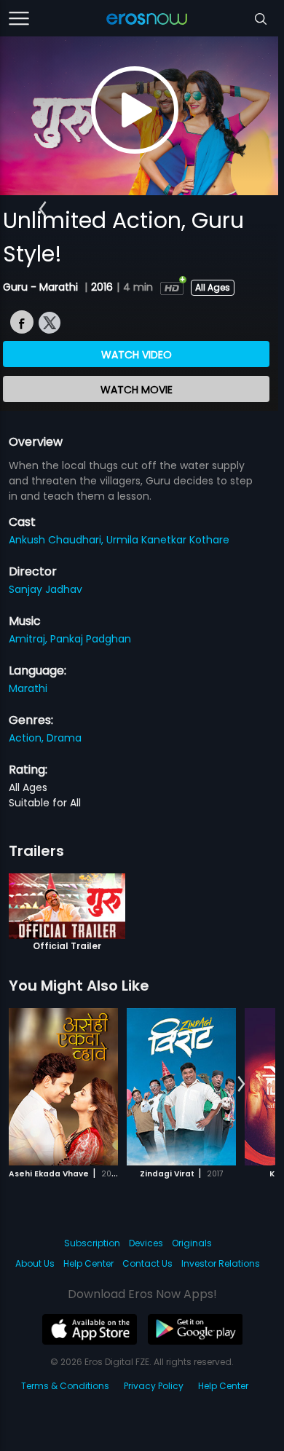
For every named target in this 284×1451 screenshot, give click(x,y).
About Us (35, 1263)
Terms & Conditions (65, 1386)
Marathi (28, 688)
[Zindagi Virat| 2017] (181, 1086)
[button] (42, 209)
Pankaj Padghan (90, 639)
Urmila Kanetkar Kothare (167, 539)
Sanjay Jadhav (45, 589)
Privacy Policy (154, 1386)
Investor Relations (220, 1263)
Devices (146, 1243)
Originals (192, 1243)
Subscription (92, 1243)
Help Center (88, 1263)
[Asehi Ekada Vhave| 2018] (63, 1086)
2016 (102, 287)
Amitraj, (29, 639)
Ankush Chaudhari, (57, 539)
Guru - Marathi (42, 287)
